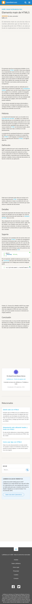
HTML (12, 127)
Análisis (16, 559)
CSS (18, 249)
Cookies (16, 574)
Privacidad (16, 571)
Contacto (16, 578)
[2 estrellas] (3, 16)
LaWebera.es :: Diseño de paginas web (16, 379)
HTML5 (12, 70)
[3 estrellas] (4, 16)
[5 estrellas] (7, 16)
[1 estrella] (2, 16)
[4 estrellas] (6, 16)
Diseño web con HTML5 (11, 409)
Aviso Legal (16, 567)
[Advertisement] (16, 49)
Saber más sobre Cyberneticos (13, 494)
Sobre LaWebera (16, 563)
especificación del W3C (8, 118)
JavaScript (6, 260)
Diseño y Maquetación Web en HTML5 (12, 9)
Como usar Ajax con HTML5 (12, 442)
